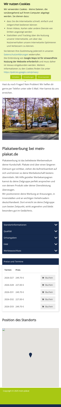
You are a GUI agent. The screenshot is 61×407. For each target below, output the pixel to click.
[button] (30, 355)
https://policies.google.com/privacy (21, 72)
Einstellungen (29, 77)
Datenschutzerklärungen (16, 54)
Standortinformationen (15, 224)
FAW (6, 244)
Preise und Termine (13, 261)
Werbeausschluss (12, 250)
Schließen (15, 77)
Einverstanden (43, 77)
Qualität (8, 231)
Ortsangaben (10, 237)
